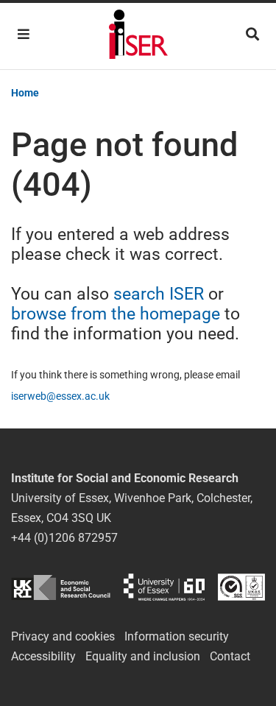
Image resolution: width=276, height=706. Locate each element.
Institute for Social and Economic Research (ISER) (138, 36)
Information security (176, 636)
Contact (230, 656)
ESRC (60, 587)
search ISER (158, 293)
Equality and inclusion (142, 656)
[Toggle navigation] (23, 34)
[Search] (252, 34)
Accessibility (43, 656)
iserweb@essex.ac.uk (60, 396)
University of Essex (164, 587)
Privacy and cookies (63, 636)
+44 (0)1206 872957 (64, 538)
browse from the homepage (115, 313)
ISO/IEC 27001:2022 (241, 587)
